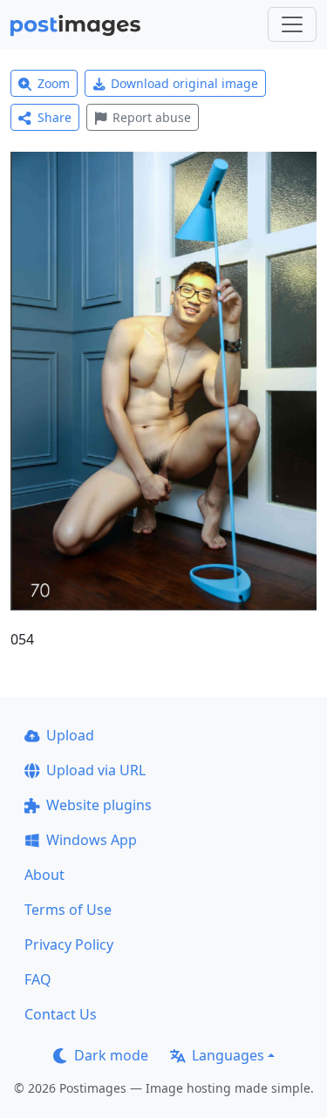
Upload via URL (96, 770)
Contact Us (60, 1014)
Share (54, 117)
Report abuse (151, 117)
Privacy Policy (68, 944)
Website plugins (99, 805)
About (44, 874)
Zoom (53, 83)
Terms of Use (68, 909)
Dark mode (111, 1055)
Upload (70, 735)
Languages (228, 1055)
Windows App (91, 839)
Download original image (184, 83)
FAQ (37, 979)
